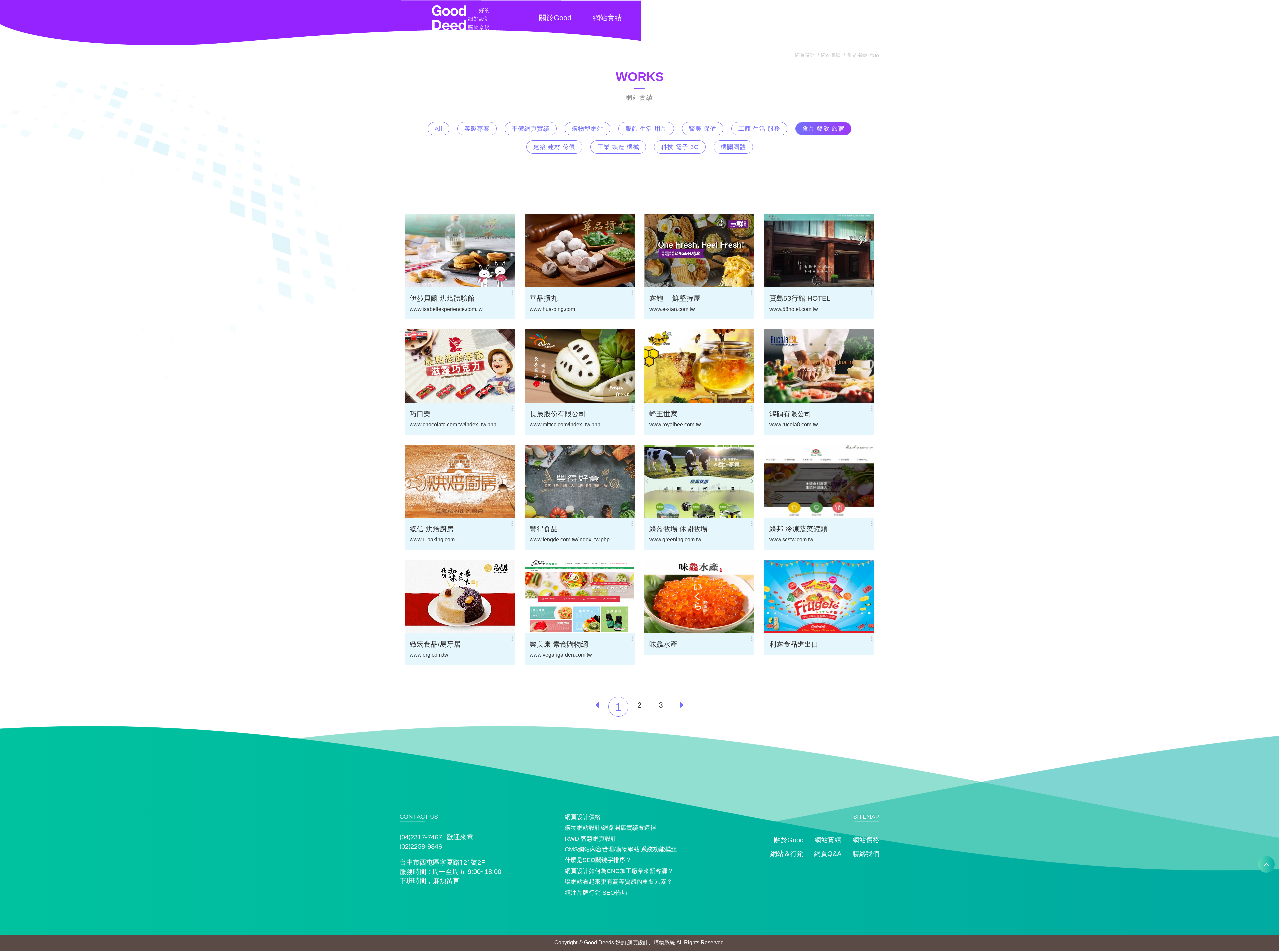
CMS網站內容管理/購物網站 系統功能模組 (621, 849)
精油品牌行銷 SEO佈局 (596, 892)
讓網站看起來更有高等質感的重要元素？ (618, 881)
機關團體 (733, 147)
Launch (443, 266)
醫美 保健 (702, 128)
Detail (480, 266)
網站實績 (831, 55)
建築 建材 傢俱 (554, 147)
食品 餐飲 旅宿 (863, 55)
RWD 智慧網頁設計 (591, 838)
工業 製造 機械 (618, 147)
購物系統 (664, 942)
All (438, 128)
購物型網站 (587, 128)
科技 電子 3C (680, 147)
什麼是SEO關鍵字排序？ (598, 860)
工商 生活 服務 (759, 128)
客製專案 (477, 128)
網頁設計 (805, 55)
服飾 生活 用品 (646, 128)
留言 (453, 880)
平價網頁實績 (531, 128)
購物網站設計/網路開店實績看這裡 (610, 827)
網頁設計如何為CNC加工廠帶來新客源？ (619, 871)
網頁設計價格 (583, 817)
